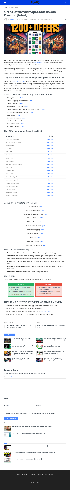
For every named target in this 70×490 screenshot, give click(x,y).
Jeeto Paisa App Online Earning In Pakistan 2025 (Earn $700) (30, 446)
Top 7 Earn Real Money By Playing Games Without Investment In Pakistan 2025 (35, 452)
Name (6, 398)
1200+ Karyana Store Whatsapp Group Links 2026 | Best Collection (22, 339)
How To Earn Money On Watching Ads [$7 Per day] (27, 459)
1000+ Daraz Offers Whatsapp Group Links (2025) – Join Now (21, 359)
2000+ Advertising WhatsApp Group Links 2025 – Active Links (54, 352)
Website (38, 406)
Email (6, 406)
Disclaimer (40, 474)
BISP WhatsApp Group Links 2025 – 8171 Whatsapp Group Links (54, 345)
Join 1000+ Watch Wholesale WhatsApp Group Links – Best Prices (54, 359)
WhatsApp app (46, 311)
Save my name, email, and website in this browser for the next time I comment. (30, 413)
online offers (38, 63)
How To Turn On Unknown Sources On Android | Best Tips (28, 433)
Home (5, 7)
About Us (24, 474)
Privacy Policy (49, 474)
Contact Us (32, 474)
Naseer (12, 19)
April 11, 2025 (20, 19)
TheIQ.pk (33, 483)
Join (21, 98)
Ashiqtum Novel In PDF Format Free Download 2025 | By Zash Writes (31, 426)
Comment (8, 377)
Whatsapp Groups (13, 7)
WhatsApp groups (19, 81)
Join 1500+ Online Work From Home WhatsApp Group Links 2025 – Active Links (22, 353)
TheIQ (34, 2)
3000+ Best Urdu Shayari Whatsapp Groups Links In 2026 (22, 345)
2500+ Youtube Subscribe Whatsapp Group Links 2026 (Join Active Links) (55, 339)
